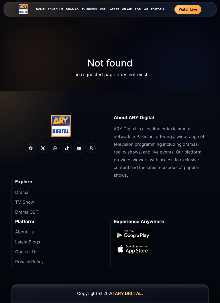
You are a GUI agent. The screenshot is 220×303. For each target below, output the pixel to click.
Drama (21, 192)
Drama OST (26, 212)
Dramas (72, 9)
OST (103, 9)
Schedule (55, 9)
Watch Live (188, 9)
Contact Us (26, 251)
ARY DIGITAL (128, 293)
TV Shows (89, 9)
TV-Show (24, 202)
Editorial (158, 9)
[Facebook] (31, 148)
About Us (24, 232)
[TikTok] (67, 148)
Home (40, 9)
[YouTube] (79, 148)
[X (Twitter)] (43, 148)
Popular (141, 9)
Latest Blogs (27, 242)
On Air (127, 9)
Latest (114, 9)
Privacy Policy (29, 261)
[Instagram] (55, 148)
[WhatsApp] (91, 148)
